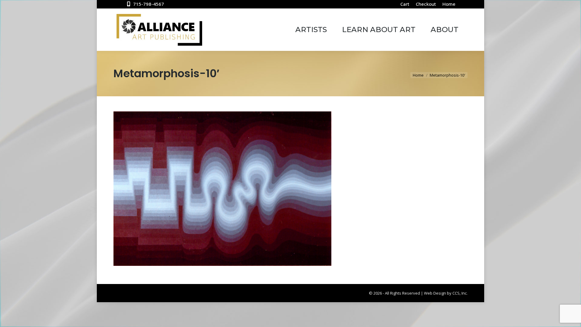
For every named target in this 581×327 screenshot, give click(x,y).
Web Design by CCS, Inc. (446, 293)
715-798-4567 (148, 4)
